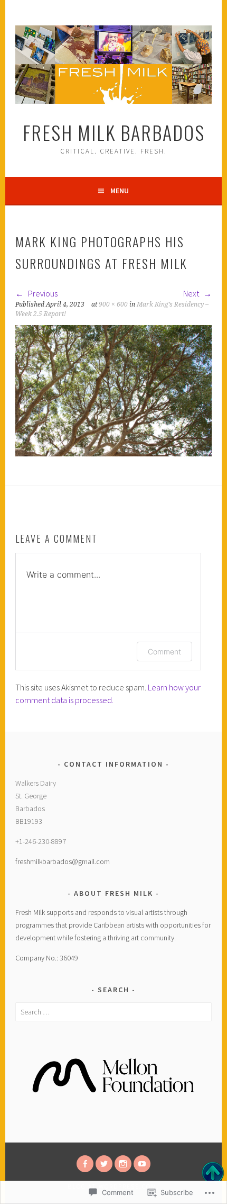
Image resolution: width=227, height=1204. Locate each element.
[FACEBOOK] (85, 1163)
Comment (164, 651)
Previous (42, 293)
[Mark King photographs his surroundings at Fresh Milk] (113, 453)
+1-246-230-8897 (40, 841)
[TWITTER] (104, 1163)
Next (192, 293)
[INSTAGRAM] (123, 1163)
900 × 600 (113, 304)
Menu (119, 190)
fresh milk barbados (114, 132)
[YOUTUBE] (142, 1163)
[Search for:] (113, 1012)
